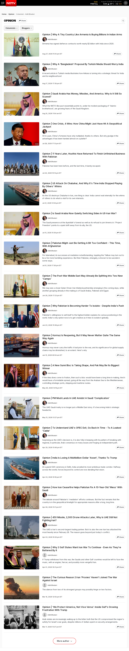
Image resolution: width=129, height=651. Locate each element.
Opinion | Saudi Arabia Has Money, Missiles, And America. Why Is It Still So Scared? (82, 95)
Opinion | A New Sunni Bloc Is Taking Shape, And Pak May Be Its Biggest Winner (80, 367)
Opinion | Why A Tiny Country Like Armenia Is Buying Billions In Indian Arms (82, 34)
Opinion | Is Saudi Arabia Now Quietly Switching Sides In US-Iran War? (79, 213)
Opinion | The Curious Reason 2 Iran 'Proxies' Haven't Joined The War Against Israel (79, 579)
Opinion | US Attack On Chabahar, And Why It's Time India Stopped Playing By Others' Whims (82, 185)
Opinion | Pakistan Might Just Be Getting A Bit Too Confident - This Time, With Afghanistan (81, 244)
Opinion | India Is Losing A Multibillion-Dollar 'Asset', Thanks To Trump (79, 457)
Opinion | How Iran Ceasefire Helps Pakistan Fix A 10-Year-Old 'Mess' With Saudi (82, 489)
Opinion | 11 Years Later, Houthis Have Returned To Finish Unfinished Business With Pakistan (83, 155)
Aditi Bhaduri (52, 39)
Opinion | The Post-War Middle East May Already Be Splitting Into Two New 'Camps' (82, 277)
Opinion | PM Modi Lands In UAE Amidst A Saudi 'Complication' (75, 398)
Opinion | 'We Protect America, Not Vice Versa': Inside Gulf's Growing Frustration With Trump (80, 608)
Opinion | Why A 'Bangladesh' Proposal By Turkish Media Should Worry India (82, 64)
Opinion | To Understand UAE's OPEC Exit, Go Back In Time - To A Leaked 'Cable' (81, 429)
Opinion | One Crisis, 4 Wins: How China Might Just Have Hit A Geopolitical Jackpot (82, 125)
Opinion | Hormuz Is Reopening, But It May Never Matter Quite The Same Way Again (81, 337)
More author (63, 641)
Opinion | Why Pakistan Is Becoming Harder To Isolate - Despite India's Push (83, 305)
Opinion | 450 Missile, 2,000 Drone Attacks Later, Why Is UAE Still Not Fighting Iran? (79, 519)
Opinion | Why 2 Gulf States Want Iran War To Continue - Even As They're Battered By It (81, 549)
